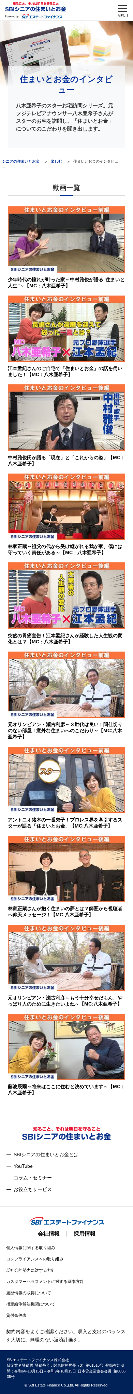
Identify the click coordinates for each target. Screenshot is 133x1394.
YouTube (23, 1166)
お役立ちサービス (33, 1189)
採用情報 (84, 1233)
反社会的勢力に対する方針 (30, 1270)
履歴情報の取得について (28, 1292)
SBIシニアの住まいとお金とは (46, 1154)
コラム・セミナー (33, 1177)
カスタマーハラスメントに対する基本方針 (45, 1281)
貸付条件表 (16, 1315)
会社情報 (49, 1233)
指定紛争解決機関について (30, 1304)
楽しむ (56, 161)
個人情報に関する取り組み (30, 1247)
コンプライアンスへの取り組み (34, 1259)
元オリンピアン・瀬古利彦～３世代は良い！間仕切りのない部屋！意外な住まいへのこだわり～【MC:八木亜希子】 (65, 730)
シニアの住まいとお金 (21, 161)
